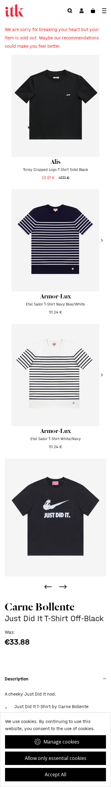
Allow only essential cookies (55, 758)
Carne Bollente (40, 607)
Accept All (55, 774)
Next (63, 586)
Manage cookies (61, 741)
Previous (48, 586)
